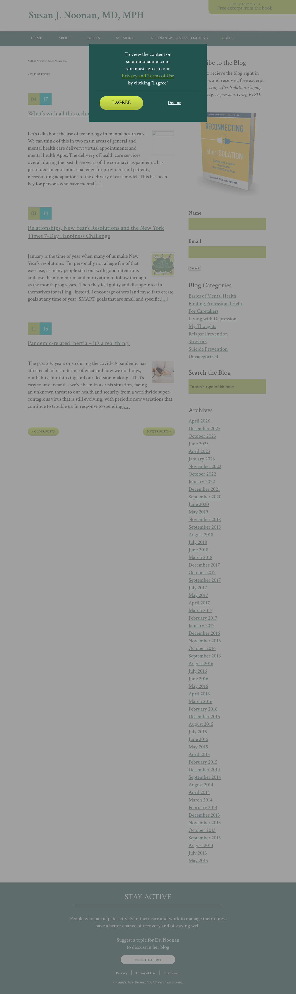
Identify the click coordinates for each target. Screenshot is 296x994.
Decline (174, 102)
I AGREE (121, 102)
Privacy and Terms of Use (148, 75)
